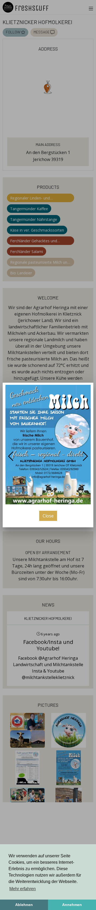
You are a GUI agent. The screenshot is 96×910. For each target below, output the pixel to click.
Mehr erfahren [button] (22, 888)
